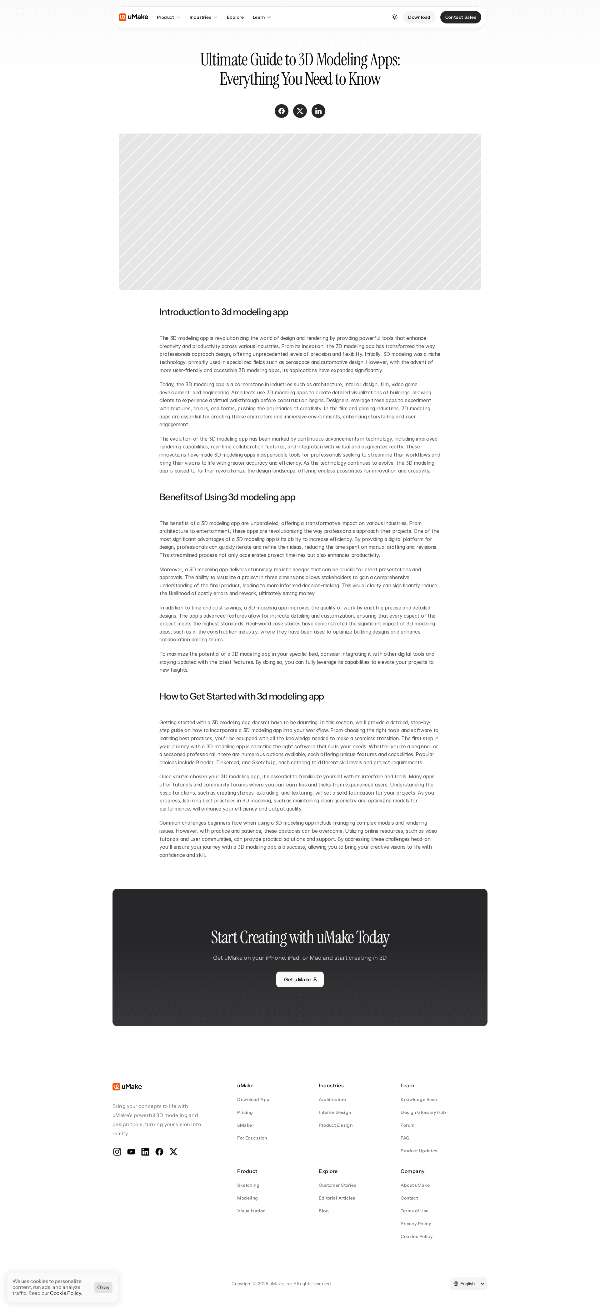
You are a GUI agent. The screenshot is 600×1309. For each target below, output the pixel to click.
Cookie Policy (65, 1293)
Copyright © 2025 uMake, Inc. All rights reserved (281, 1283)
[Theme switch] (394, 17)
